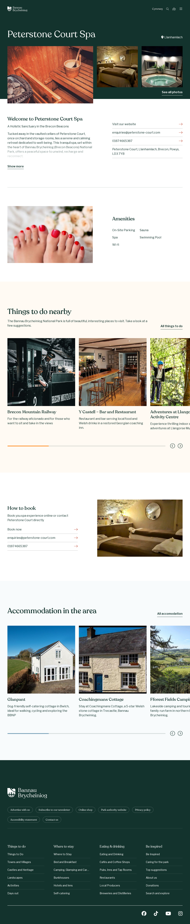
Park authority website (113, 810)
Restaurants (107, 877)
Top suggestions (156, 869)
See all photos (172, 92)
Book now (14, 529)
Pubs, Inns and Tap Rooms (116, 869)
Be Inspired (153, 854)
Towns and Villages (19, 862)
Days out (13, 893)
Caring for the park (157, 862)
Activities (13, 885)
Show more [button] (15, 166)
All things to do (171, 326)
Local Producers (110, 885)
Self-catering (62, 893)
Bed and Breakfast (65, 862)
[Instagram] (180, 914)
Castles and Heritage (20, 869)
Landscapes (15, 877)
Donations (152, 885)
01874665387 (122, 141)
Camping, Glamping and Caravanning (72, 869)
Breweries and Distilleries (115, 893)
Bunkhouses (61, 877)
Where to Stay (63, 854)
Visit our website (124, 124)
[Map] (174, 9)
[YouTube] (168, 914)
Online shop (85, 810)
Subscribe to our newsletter (54, 810)
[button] (172, 446)
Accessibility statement (23, 820)
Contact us (52, 820)
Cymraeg (157, 9)
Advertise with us (20, 810)
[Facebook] (144, 914)
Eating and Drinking (111, 854)
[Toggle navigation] (181, 9)
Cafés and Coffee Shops (115, 862)
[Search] (168, 9)
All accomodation (170, 613)
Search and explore (158, 893)
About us (151, 877)
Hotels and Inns (63, 885)
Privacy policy (142, 810)
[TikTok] (156, 914)
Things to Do (15, 854)
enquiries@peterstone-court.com (136, 132)
